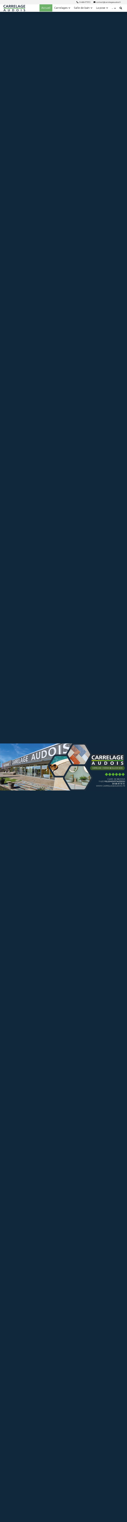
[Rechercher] (121, 8)
